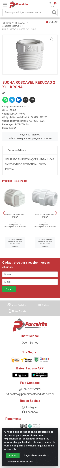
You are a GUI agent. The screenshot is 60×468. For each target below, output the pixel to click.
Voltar (53, 21)
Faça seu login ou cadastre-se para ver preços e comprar (30, 136)
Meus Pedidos (18, 305)
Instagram (32, 407)
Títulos (45, 305)
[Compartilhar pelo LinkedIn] (19, 100)
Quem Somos (30, 342)
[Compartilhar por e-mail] (25, 100)
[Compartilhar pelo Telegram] (12, 100)
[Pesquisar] (54, 12)
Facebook (32, 412)
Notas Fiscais (19, 311)
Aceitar (12, 455)
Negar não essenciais (35, 455)
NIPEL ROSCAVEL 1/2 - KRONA (45, 215)
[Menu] (5, 4)
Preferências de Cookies (20, 461)
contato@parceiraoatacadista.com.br (32, 394)
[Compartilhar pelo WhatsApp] (5, 100)
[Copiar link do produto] (32, 100)
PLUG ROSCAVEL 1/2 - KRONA (15, 215)
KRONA (12, 128)
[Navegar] (3, 213)
